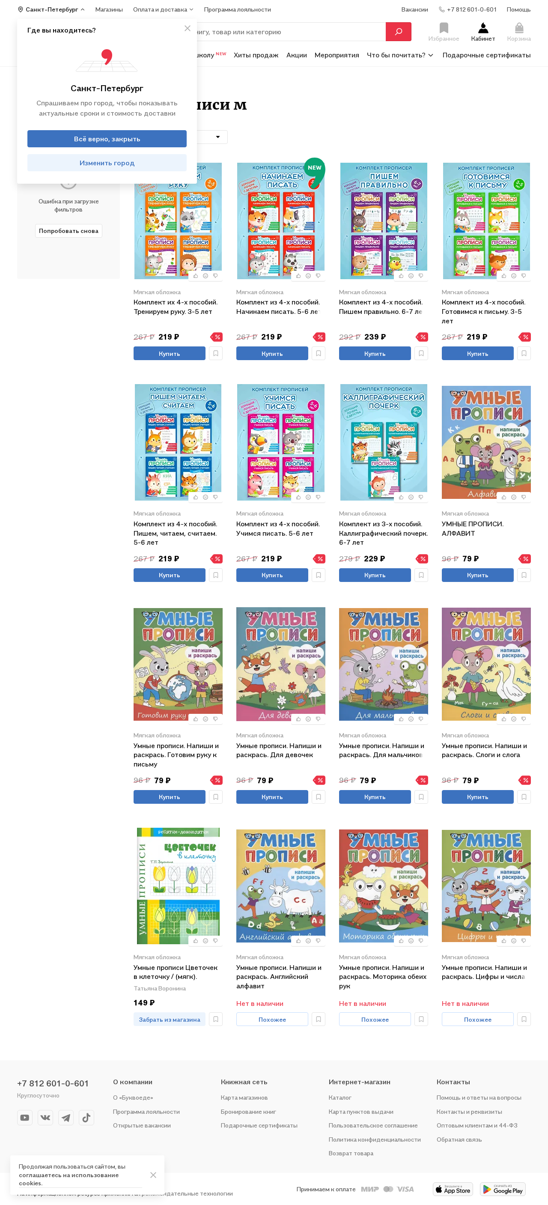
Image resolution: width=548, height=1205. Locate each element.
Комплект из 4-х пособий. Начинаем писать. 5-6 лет (279, 307)
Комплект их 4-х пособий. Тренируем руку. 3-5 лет (175, 307)
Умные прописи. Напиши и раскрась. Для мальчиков (381, 750)
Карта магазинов (244, 1097)
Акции (296, 55)
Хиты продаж (256, 55)
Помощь (519, 9)
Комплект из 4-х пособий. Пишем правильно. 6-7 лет (382, 307)
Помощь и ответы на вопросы (479, 1097)
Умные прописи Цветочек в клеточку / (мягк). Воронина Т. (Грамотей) (175, 972)
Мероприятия (337, 55)
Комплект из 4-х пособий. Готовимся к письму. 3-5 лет (483, 311)
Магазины (109, 9)
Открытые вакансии (142, 1125)
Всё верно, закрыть (107, 138)
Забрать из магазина (169, 1019)
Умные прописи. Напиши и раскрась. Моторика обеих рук (382, 976)
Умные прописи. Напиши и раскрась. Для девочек (279, 750)
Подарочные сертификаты (487, 55)
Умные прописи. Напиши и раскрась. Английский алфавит (279, 976)
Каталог (340, 1097)
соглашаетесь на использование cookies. (69, 1179)
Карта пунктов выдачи (361, 1111)
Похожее (272, 1019)
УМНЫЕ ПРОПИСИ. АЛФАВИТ (472, 528)
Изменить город (107, 162)
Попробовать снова (68, 230)
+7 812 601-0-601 (53, 1083)
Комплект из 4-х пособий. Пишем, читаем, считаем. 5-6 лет (175, 532)
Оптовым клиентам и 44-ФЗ (477, 1125)
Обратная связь (459, 1139)
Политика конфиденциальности (375, 1139)
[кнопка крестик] (188, 28)
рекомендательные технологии (187, 1193)
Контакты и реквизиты (469, 1111)
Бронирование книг (248, 1111)
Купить (169, 353)
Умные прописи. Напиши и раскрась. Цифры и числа (484, 972)
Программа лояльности (146, 1111)
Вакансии (415, 9)
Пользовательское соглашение (373, 1125)
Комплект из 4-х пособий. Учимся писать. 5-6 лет (278, 528)
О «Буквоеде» (133, 1097)
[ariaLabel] (153, 1175)
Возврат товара (351, 1153)
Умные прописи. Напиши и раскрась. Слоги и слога (484, 750)
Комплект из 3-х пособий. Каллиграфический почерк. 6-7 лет (383, 532)
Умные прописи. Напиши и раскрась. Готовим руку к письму (176, 754)
